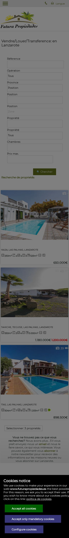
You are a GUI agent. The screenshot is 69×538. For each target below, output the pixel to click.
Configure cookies (24, 529)
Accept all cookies (24, 508)
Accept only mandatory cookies (33, 519)
